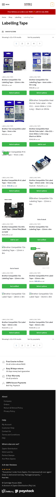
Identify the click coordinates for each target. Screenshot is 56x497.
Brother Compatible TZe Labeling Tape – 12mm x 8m (13, 81)
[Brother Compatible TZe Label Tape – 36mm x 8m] (41, 304)
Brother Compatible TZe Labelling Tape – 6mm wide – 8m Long (40, 82)
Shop (10, 17)
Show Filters (10, 32)
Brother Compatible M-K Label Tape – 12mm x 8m (41, 277)
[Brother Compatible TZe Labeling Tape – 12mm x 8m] (14, 62)
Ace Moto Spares (9, 459)
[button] (52, 4)
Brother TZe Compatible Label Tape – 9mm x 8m (14, 130)
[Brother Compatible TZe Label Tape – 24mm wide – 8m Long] (41, 162)
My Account (6, 424)
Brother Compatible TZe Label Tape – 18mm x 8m (14, 323)
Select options (14, 93)
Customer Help (8, 428)
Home (4, 17)
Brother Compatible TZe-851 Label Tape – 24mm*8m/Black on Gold (14, 229)
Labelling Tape (7, 77)
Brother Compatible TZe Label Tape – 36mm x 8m (41, 323)
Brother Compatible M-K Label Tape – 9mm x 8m (14, 181)
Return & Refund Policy (13, 408)
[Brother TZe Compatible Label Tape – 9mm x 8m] (14, 111)
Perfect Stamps (8, 455)
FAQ (3, 438)
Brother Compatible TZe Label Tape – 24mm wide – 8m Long (41, 181)
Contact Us (6, 431)
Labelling (18, 17)
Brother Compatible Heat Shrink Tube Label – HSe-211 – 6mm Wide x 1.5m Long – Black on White (41, 133)
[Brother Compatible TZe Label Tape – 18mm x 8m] (14, 304)
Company (7, 401)
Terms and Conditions (11, 434)
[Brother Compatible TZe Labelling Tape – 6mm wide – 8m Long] (41, 62)
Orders (6, 404)
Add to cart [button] (42, 144)
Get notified (42, 240)
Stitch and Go (7, 452)
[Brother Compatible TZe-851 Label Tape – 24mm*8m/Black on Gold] (14, 209)
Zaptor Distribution (9, 448)
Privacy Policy (9, 411)
